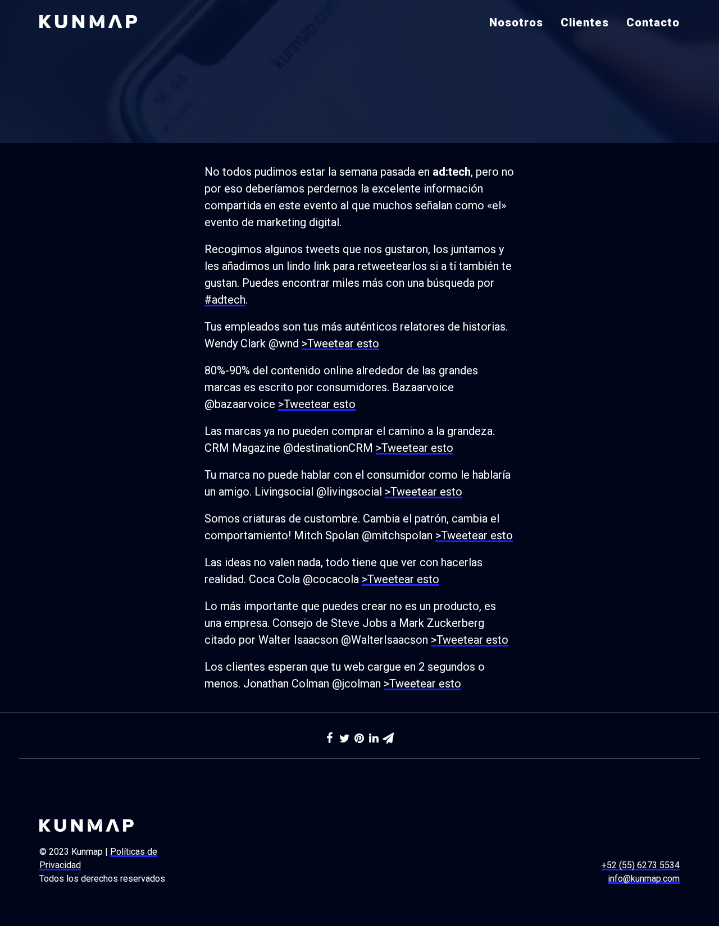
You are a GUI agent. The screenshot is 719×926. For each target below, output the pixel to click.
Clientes (585, 22)
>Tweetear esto (340, 343)
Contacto (653, 22)
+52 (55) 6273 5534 (641, 865)
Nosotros (516, 22)
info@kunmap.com (644, 878)
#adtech (224, 299)
